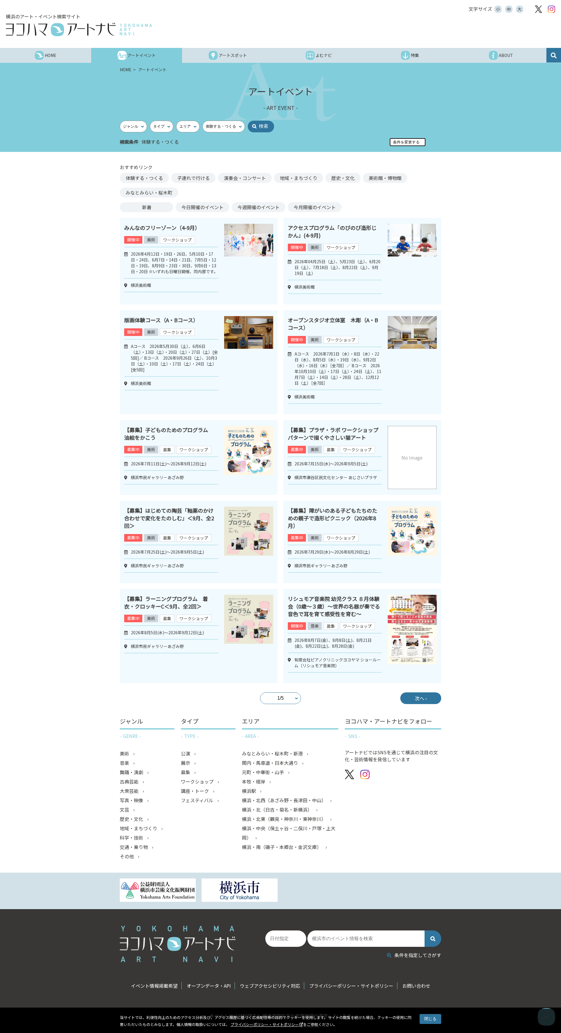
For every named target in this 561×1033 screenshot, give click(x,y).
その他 (127, 856)
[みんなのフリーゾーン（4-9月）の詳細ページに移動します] (248, 261)
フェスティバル (197, 800)
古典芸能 (130, 781)
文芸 (125, 809)
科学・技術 (132, 837)
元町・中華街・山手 (263, 772)
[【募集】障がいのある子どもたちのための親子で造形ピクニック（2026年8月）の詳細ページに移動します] (412, 542)
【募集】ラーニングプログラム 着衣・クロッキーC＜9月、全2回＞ (166, 602)
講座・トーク (195, 790)
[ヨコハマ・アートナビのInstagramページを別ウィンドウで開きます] (551, 9)
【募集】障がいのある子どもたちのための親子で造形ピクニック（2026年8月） (332, 518)
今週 (259, 207)
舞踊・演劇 (132, 772)
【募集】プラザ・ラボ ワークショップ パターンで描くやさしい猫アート (336, 433)
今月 (315, 207)
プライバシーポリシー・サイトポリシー (265, 1024)
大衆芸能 (130, 790)
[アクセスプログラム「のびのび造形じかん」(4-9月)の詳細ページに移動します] (412, 261)
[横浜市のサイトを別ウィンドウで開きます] (240, 890)
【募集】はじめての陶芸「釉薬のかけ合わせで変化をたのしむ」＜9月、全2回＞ (169, 518)
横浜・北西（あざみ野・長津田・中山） (284, 800)
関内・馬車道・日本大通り (270, 762)
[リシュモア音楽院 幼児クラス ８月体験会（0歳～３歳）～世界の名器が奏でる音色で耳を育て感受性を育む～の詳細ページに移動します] (412, 636)
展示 (186, 762)
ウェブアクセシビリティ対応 (270, 985)
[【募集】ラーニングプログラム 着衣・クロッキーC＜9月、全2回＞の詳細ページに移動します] (248, 636)
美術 (151, 239)
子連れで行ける (193, 177)
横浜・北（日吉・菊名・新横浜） (277, 809)
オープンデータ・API (209, 985)
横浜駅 (249, 790)
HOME (126, 69)
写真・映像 (132, 800)
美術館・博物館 (385, 177)
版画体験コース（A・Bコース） (161, 320)
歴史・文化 (343, 177)
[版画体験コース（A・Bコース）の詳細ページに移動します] (248, 362)
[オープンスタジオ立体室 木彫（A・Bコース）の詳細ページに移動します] (412, 362)
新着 (146, 207)
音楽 (315, 626)
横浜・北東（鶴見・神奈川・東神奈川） (284, 818)
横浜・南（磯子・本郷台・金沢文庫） (282, 846)
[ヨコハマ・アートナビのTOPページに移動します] (79, 29)
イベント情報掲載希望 (154, 985)
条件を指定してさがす (417, 955)
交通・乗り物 (134, 846)
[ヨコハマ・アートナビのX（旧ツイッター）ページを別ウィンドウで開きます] (538, 9)
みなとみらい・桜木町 (149, 192)
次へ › (421, 698)
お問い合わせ (416, 985)
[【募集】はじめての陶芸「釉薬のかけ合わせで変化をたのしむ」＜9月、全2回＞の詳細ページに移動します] (248, 542)
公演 (186, 753)
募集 (167, 450)
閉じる (430, 1018)
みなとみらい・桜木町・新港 (273, 753)
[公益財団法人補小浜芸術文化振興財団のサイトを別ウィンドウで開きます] (158, 890)
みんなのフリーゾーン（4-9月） (162, 227)
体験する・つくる (144, 177)
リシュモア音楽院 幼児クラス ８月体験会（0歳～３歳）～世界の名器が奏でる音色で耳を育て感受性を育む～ (334, 606)
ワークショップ (177, 240)
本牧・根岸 (254, 781)
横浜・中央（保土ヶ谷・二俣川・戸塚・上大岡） (288, 833)
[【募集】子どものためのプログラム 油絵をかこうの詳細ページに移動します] (248, 457)
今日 (202, 207)
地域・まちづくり (298, 177)
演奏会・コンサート (245, 177)
